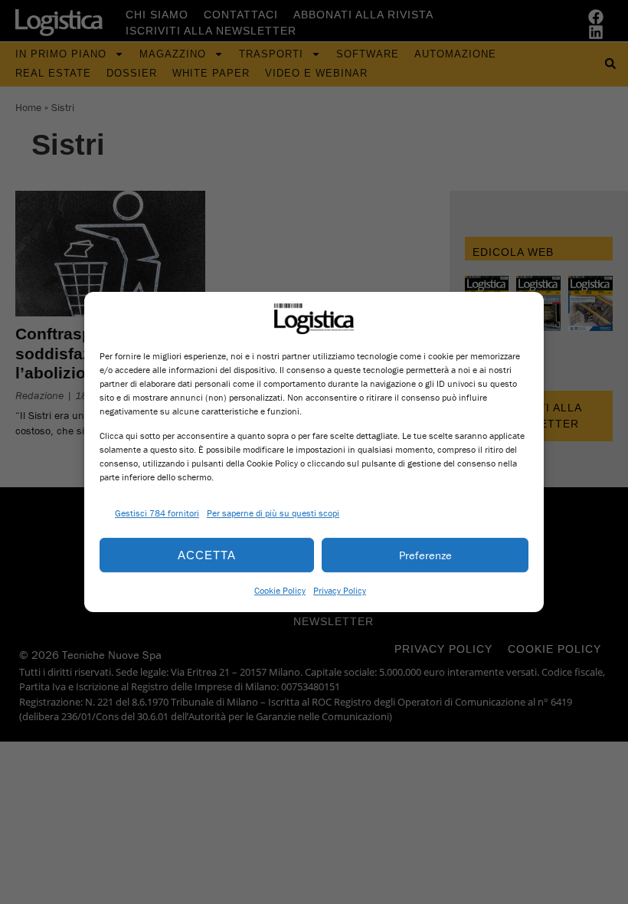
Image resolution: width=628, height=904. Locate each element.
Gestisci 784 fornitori (157, 513)
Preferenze (425, 555)
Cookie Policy (280, 590)
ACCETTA (207, 555)
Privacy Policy (339, 590)
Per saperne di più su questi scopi (273, 513)
